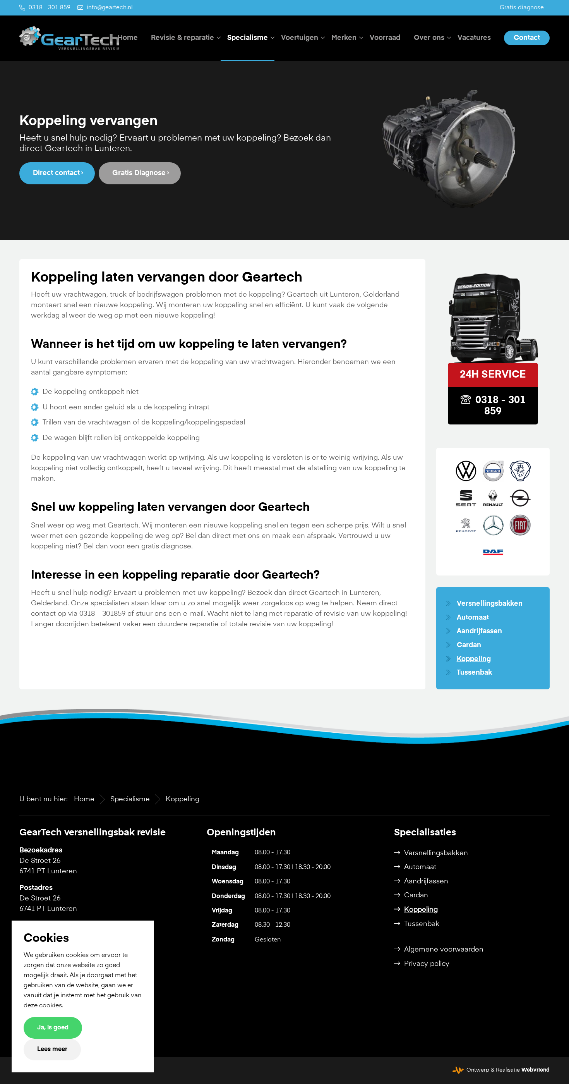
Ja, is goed (53, 1028)
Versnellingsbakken (490, 603)
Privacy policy (426, 963)
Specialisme (130, 799)
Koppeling (474, 659)
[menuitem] (522, 7)
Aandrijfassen (479, 631)
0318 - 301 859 (49, 7)
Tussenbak (474, 672)
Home (84, 799)
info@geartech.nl (110, 7)
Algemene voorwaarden (443, 949)
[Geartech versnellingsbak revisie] (69, 37)
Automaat (473, 617)
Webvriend (535, 1070)
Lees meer (52, 1049)
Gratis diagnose (522, 7)
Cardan (469, 645)
